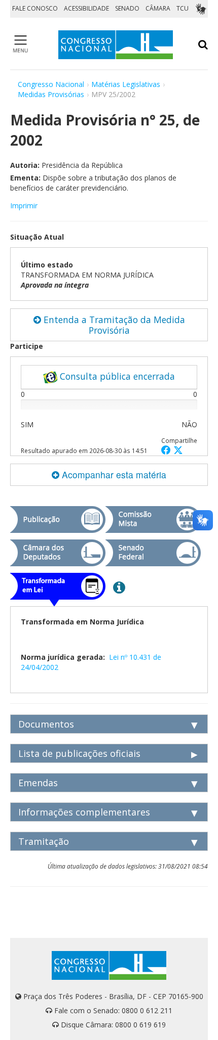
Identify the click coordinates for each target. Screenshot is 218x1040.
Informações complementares (84, 812)
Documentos (46, 724)
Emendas (38, 783)
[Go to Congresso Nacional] (115, 44)
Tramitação (43, 841)
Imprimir (24, 205)
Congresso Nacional (51, 84)
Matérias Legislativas (125, 84)
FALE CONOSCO (35, 8)
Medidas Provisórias (51, 94)
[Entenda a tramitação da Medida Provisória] (119, 587)
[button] (167, 449)
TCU (182, 8)
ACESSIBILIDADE (86, 8)
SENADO (127, 8)
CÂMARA (158, 8)
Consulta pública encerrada (116, 376)
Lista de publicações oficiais (79, 753)
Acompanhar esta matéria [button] (112, 474)
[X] (178, 449)
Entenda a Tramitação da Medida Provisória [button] (113, 324)
